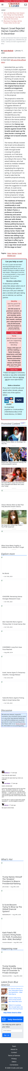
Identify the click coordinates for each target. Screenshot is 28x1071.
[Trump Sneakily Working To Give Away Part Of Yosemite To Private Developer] (12, 957)
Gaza (9, 253)
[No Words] (14, 564)
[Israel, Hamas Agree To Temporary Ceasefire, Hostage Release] (14, 663)
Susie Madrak (8, 51)
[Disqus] (14, 789)
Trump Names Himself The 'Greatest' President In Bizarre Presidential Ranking (12, 880)
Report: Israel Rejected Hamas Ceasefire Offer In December (13, 31)
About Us (14, 1049)
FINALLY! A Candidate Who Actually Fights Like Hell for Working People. (16, 1007)
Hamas (14, 253)
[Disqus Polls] (14, 748)
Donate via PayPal (19, 400)
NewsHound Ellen (7, 976)
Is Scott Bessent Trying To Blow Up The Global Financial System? (12, 908)
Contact (14, 1052)
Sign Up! (7, 1035)
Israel (20, 253)
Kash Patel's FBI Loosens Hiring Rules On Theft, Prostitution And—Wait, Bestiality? (12, 935)
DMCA (14, 1062)
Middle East (11, 256)
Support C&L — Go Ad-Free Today (14, 1)
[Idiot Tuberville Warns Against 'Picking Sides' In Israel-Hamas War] (14, 612)
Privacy (14, 1059)
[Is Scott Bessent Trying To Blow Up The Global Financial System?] (12, 896)
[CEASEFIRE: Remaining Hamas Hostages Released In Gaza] (14, 587)
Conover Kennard (7, 942)
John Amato (5, 886)
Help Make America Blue (12, 1013)
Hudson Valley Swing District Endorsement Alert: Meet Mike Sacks (15, 999)
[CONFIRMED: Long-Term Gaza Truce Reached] (14, 637)
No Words (5, 573)
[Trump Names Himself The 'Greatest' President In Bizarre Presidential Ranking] (12, 868)
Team (14, 1046)
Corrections (14, 1065)
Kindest (8, 404)
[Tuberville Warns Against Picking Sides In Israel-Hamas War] (14, 688)
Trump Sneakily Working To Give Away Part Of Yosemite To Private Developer (12, 969)
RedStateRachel (6, 914)
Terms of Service (20, 724)
